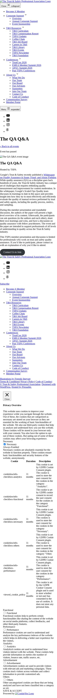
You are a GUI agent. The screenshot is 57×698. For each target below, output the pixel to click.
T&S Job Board (19, 42)
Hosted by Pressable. (22, 387)
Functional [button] (8, 610)
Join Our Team (19, 91)
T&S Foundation (20, 55)
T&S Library (18, 47)
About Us (11, 75)
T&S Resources (13, 28)
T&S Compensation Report (25, 33)
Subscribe (4, 284)
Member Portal (13, 102)
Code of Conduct (20, 96)
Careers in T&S (19, 44)
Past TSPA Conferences (23, 70)
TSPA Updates (19, 36)
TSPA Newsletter (20, 52)
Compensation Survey (16, 99)
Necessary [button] (8, 441)
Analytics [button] (7, 643)
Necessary (12, 444)
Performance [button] (9, 626)
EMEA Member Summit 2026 (26, 65)
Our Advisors (18, 86)
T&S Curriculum (20, 31)
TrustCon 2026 (19, 62)
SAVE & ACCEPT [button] (12, 691)
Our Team (17, 80)
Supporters (17, 88)
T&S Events (18, 50)
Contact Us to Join (12, 252)
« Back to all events (9, 146)
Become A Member (15, 11)
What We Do (18, 77)
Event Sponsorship (21, 24)
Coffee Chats (18, 39)
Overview (17, 18)
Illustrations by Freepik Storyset (15, 379)
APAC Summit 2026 (22, 68)
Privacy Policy (28, 381)
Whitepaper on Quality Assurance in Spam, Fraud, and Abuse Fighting (28, 176)
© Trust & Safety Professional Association (20, 384)
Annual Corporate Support (25, 21)
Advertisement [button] (10, 660)
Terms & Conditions (9, 381)
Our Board (17, 83)
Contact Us (17, 94)
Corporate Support (15, 15)
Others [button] (6, 677)
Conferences (12, 59)
